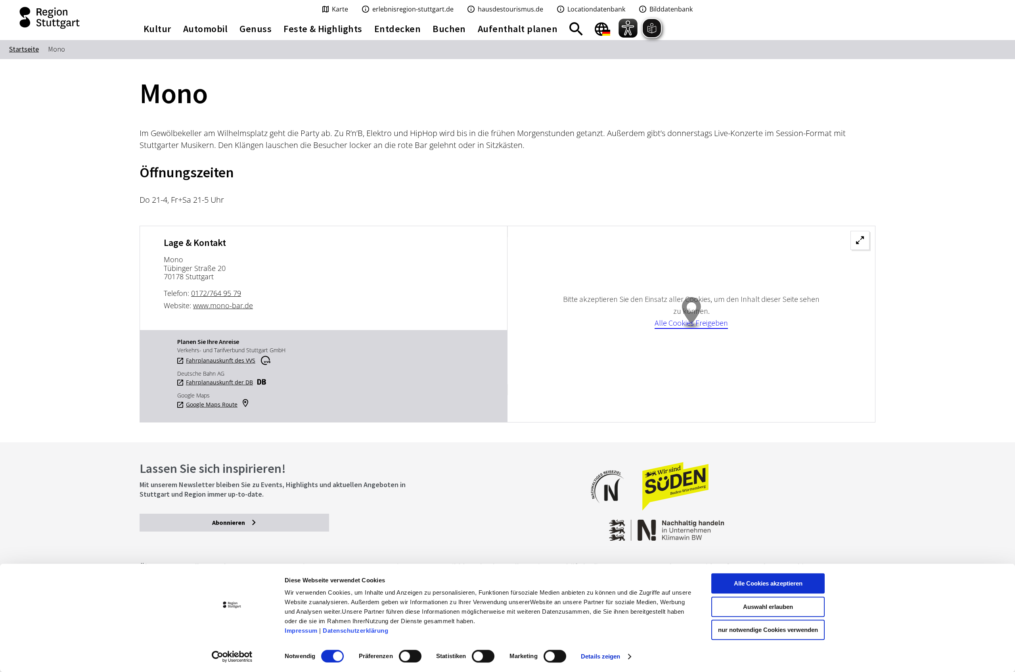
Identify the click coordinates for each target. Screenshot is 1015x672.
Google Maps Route (211, 404)
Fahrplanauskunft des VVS (220, 360)
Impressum (301, 630)
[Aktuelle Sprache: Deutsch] (602, 29)
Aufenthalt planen (517, 29)
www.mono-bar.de (223, 305)
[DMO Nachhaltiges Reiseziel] (611, 508)
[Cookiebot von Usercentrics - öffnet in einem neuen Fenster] (232, 656)
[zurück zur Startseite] (63, 18)
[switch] (410, 656)
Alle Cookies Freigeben (691, 323)
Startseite (24, 49)
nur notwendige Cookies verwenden (768, 629)
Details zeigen (600, 656)
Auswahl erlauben (768, 606)
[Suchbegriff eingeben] (576, 29)
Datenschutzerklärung (355, 630)
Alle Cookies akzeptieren (768, 583)
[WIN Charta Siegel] (793, 526)
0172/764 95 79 (216, 293)
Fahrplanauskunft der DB (219, 382)
